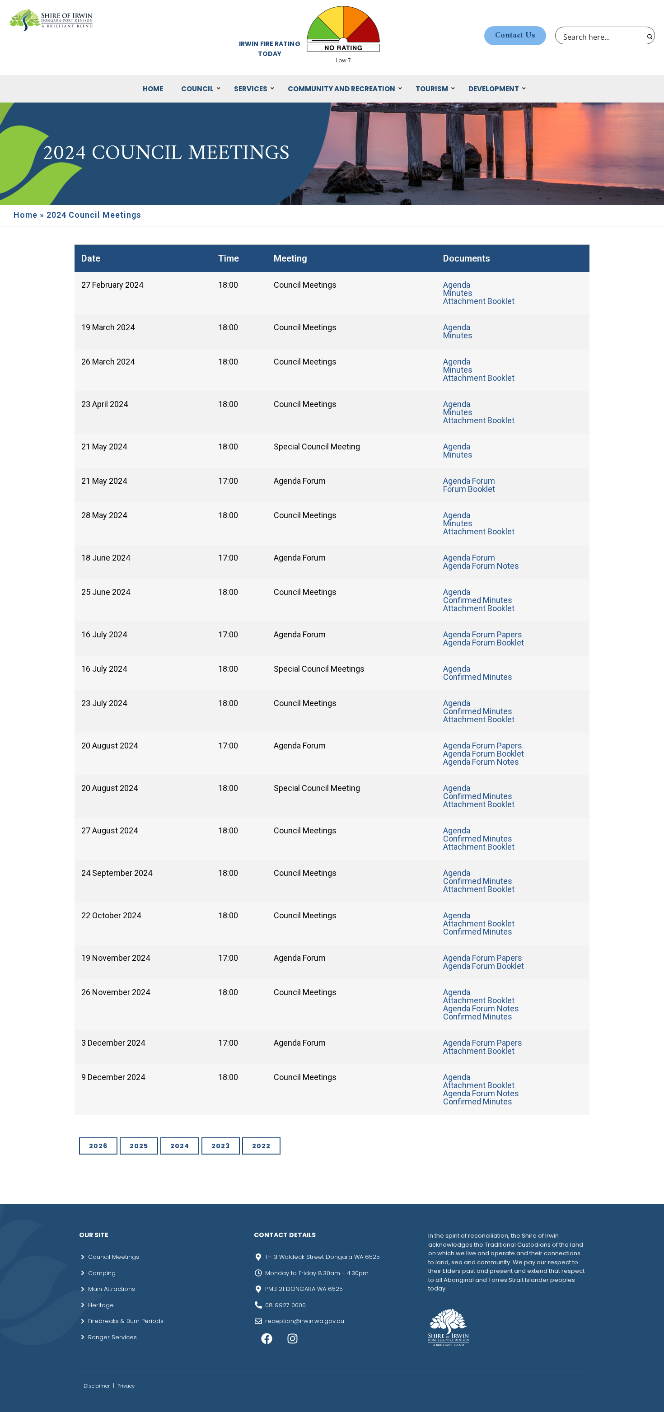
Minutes (457, 293)
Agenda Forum (469, 481)
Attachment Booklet (478, 301)
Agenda (456, 285)
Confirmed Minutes (477, 600)
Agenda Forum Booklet (483, 642)
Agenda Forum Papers (482, 634)
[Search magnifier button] (648, 35)
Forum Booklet (469, 489)
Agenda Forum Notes (481, 565)
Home (25, 215)
